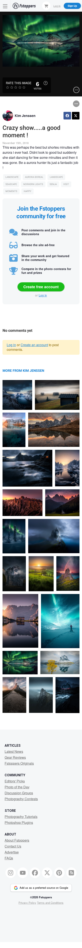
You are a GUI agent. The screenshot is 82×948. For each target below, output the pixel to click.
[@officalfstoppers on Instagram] (10, 872)
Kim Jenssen (25, 115)
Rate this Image (18, 83)
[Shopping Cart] (46, 5)
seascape (11, 184)
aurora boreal (34, 177)
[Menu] (5, 6)
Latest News (14, 751)
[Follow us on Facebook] (35, 872)
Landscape (12, 177)
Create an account (34, 344)
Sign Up (72, 6)
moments (11, 191)
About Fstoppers (17, 840)
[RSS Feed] (71, 872)
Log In (57, 5)
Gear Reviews (15, 757)
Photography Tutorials (21, 816)
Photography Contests (21, 798)
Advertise (12, 852)
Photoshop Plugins (19, 822)
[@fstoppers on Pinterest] (59, 872)
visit (66, 184)
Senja (53, 184)
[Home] (24, 6)
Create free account (41, 286)
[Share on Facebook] (67, 115)
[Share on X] (75, 115)
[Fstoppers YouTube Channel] (22, 872)
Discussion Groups (19, 792)
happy (27, 191)
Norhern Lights (33, 184)
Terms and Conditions (50, 903)
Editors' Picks (15, 781)
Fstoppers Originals (19, 763)
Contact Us (13, 846)
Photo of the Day (17, 787)
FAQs (9, 858)
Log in (43, 295)
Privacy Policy (27, 903)
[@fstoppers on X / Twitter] (47, 872)
